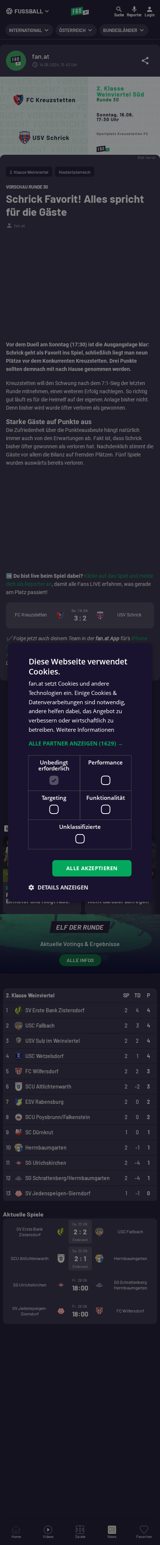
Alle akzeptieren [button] (91, 868)
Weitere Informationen (85, 729)
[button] (80, 743)
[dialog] (80, 772)
